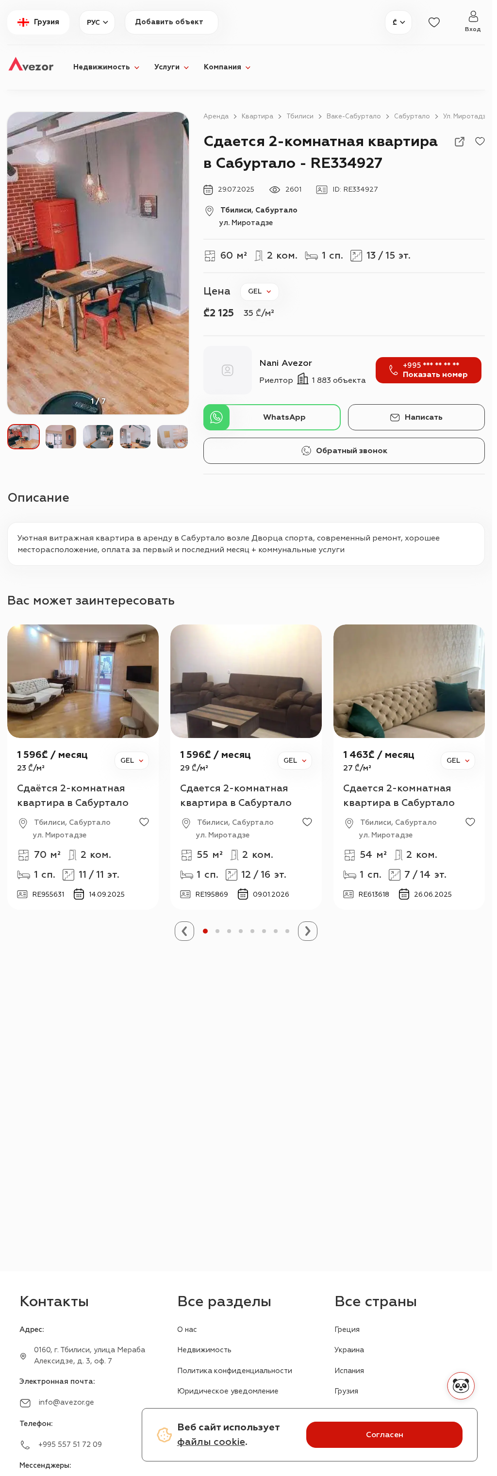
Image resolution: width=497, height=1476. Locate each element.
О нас (187, 1329)
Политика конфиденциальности (234, 1371)
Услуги (167, 67)
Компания (222, 67)
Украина (349, 1350)
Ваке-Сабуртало (354, 116)
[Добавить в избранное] (480, 142)
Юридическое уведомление (228, 1391)
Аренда (216, 116)
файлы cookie (211, 1442)
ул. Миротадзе (466, 116)
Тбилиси (300, 116)
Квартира (257, 116)
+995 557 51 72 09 (70, 1444)
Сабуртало (412, 116)
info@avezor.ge (66, 1402)
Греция (347, 1329)
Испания (349, 1371)
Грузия (346, 1391)
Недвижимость (101, 67)
